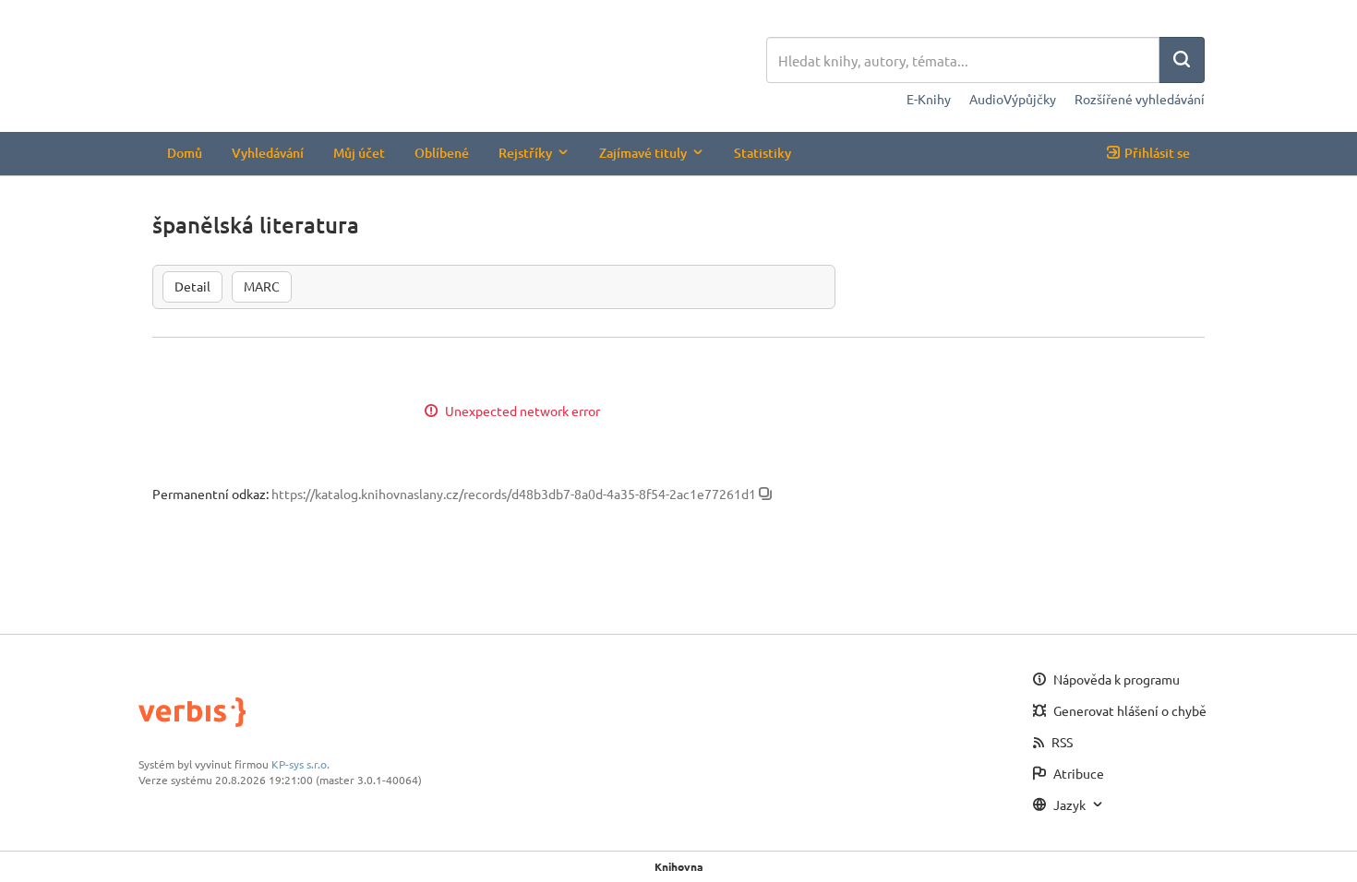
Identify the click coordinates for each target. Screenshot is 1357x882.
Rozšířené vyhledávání (1140, 98)
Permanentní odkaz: (210, 493)
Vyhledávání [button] (268, 152)
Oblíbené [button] (441, 152)
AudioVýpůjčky (1012, 98)
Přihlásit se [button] (1157, 152)
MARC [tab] (262, 286)
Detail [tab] (192, 286)
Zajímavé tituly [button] (643, 152)
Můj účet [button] (359, 152)
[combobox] (962, 60)
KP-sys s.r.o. (300, 764)
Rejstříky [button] (525, 152)
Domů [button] (184, 152)
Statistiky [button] (762, 152)
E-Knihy (929, 98)
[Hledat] (1182, 60)
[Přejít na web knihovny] (459, 62)
